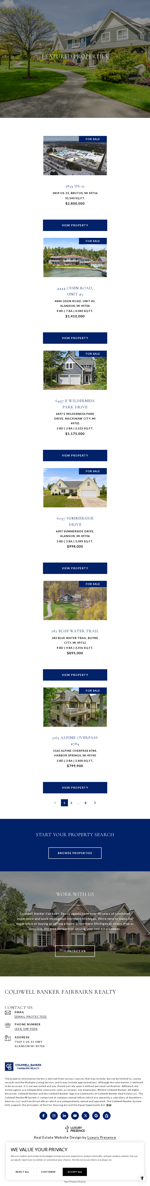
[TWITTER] (85, 1116)
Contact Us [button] (75, 951)
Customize (48, 1171)
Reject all (22, 1171)
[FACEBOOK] (43, 1116)
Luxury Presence (101, 1137)
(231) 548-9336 (26, 1028)
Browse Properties (75, 853)
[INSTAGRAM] (54, 1116)
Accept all (75, 1171)
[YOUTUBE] (75, 1116)
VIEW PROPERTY (75, 225)
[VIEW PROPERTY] (75, 222)
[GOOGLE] (96, 1116)
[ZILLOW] (107, 1116)
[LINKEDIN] (64, 1116)
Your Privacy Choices (75, 1181)
